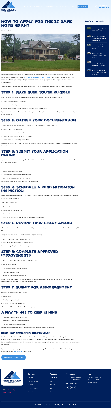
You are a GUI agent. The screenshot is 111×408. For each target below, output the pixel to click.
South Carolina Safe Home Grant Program (37, 77)
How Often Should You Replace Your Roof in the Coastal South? (99, 38)
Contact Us (74, 6)
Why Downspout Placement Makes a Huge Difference (99, 55)
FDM (74, 405)
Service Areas (65, 6)
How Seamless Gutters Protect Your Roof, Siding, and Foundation (98, 63)
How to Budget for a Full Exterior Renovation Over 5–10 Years (99, 72)
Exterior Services (37, 6)
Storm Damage (48, 6)
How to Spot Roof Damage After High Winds (97, 46)
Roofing (26, 6)
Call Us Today (103, 5)
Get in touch (18, 351)
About (57, 6)
